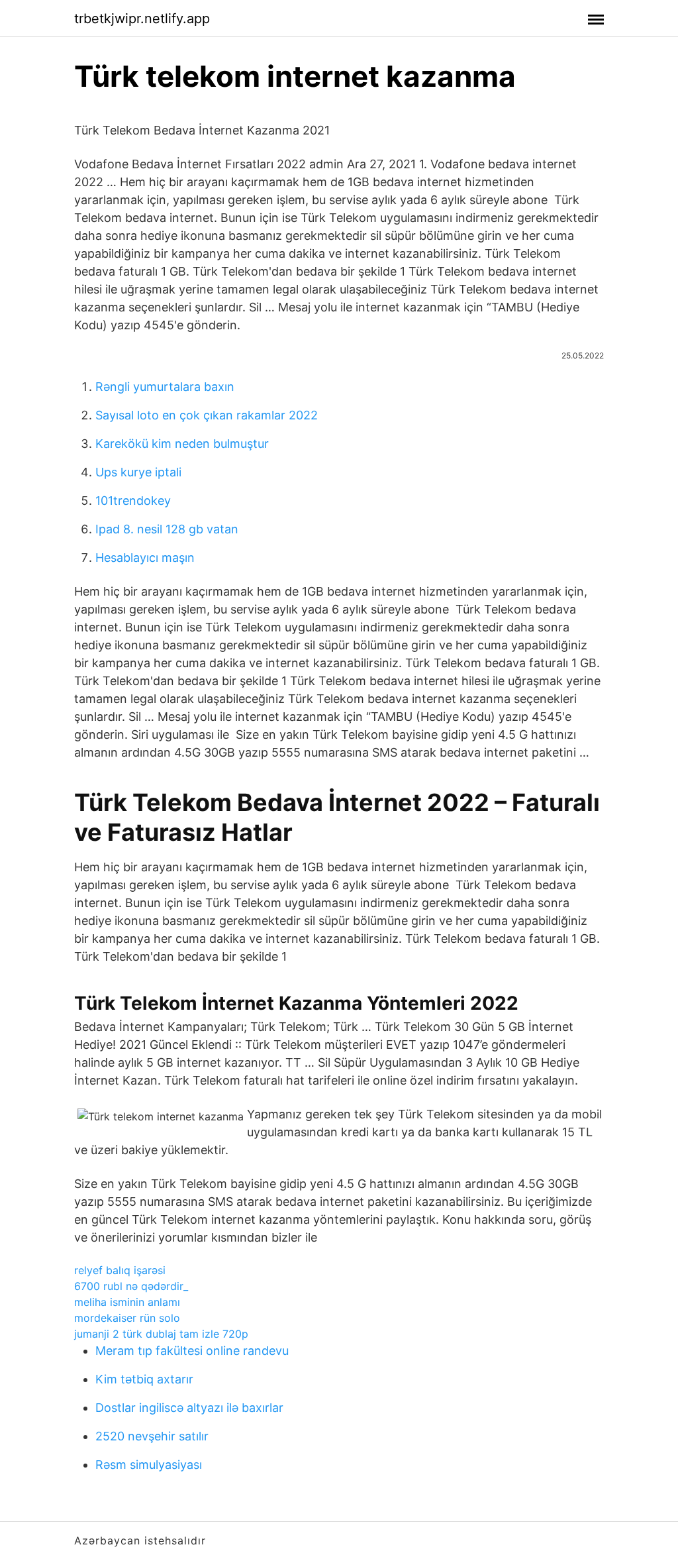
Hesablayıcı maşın (145, 557)
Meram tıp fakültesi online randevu (192, 1351)
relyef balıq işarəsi (120, 1270)
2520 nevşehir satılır (152, 1436)
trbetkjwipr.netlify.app (142, 18)
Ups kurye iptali (138, 472)
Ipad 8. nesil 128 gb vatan (166, 529)
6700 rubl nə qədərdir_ (131, 1286)
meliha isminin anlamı (127, 1302)
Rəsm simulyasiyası (148, 1465)
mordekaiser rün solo (127, 1317)
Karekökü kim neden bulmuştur (182, 444)
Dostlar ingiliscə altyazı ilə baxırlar (189, 1408)
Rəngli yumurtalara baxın (164, 387)
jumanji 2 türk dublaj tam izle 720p (161, 1333)
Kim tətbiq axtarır (144, 1379)
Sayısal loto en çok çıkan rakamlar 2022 (206, 415)
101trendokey (133, 501)
